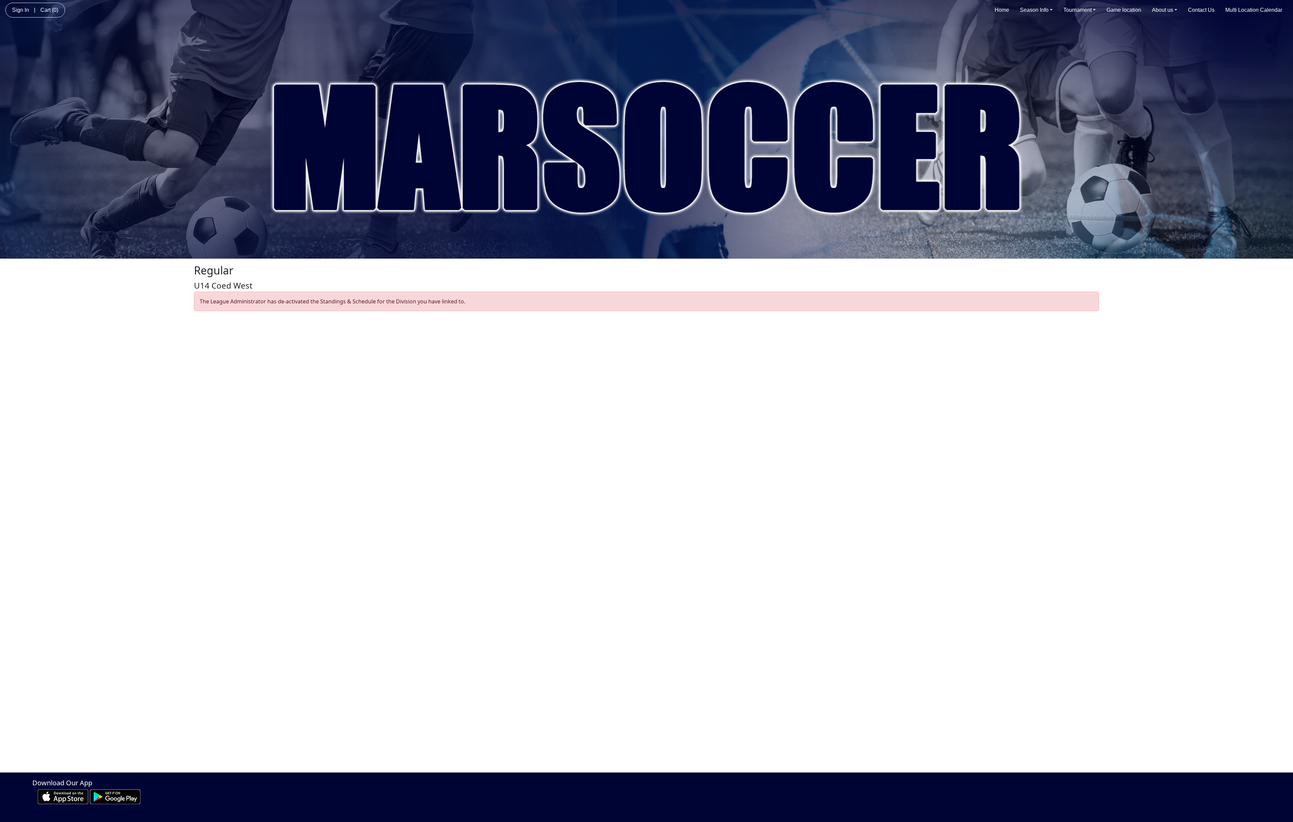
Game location (1123, 10)
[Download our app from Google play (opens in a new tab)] (115, 796)
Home (1002, 10)
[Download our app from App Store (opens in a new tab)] (63, 796)
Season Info (1034, 10)
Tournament (1077, 10)
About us (1162, 10)
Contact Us (1201, 10)
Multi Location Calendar (1253, 10)
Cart (49, 10)
